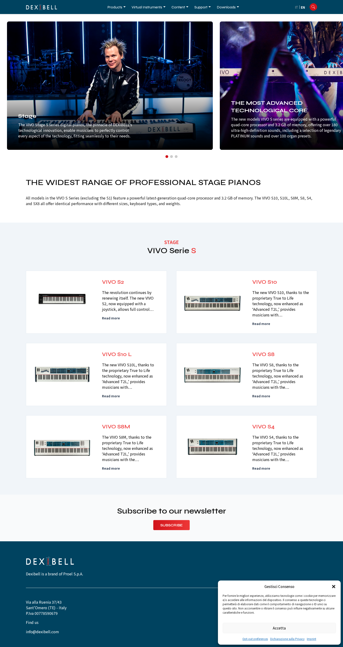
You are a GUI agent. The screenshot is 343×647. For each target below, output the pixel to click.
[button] (333, 586)
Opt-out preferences (255, 639)
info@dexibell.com (42, 631)
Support (200, 7)
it (296, 7)
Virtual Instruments (147, 7)
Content (178, 7)
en (303, 7)
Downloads (226, 7)
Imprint (311, 639)
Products (115, 7)
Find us (32, 622)
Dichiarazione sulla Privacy (287, 639)
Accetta (279, 628)
